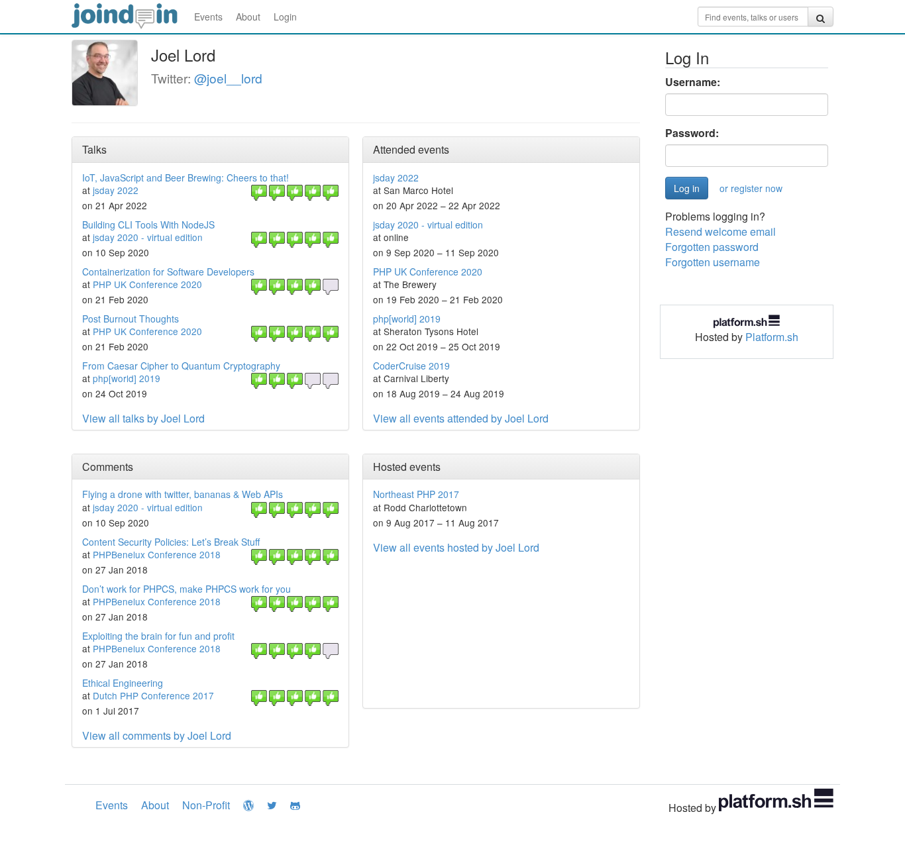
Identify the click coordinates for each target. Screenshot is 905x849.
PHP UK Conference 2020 (147, 284)
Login (285, 16)
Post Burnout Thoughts (130, 318)
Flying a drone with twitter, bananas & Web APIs (182, 494)
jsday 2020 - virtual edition (148, 237)
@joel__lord (228, 78)
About (248, 16)
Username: (692, 82)
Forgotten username (712, 262)
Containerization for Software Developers (168, 271)
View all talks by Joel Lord (143, 418)
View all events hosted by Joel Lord (456, 547)
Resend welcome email (720, 231)
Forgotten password (712, 246)
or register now (750, 188)
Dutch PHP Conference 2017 (153, 695)
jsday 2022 (115, 190)
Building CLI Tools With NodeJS (148, 224)
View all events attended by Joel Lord (461, 418)
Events (208, 16)
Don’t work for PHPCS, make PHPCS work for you (186, 588)
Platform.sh (771, 336)
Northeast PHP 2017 (416, 494)
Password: (692, 133)
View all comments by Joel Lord (156, 735)
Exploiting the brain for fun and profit (158, 635)
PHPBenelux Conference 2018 (157, 554)
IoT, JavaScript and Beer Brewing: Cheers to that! (185, 177)
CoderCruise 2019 (411, 365)
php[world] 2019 (126, 378)
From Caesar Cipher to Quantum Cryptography (181, 365)
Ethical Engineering (122, 682)
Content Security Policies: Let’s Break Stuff (171, 541)
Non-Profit (206, 805)
